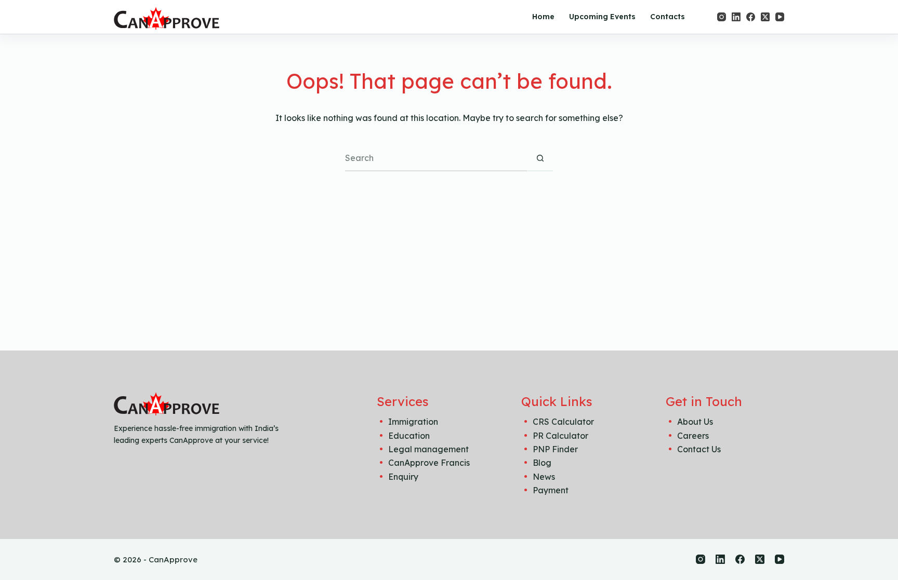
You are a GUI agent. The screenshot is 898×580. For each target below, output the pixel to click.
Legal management (428, 449)
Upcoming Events (602, 16)
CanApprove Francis (429, 462)
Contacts (667, 16)
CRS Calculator (563, 421)
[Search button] (540, 158)
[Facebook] (750, 16)
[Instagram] (721, 16)
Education (409, 435)
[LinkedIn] (736, 16)
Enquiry (403, 476)
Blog (542, 462)
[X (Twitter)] (765, 16)
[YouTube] (779, 16)
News (544, 476)
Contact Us (699, 449)
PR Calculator (560, 435)
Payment (551, 490)
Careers (693, 435)
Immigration (413, 421)
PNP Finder (555, 449)
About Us (695, 421)
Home (543, 16)
